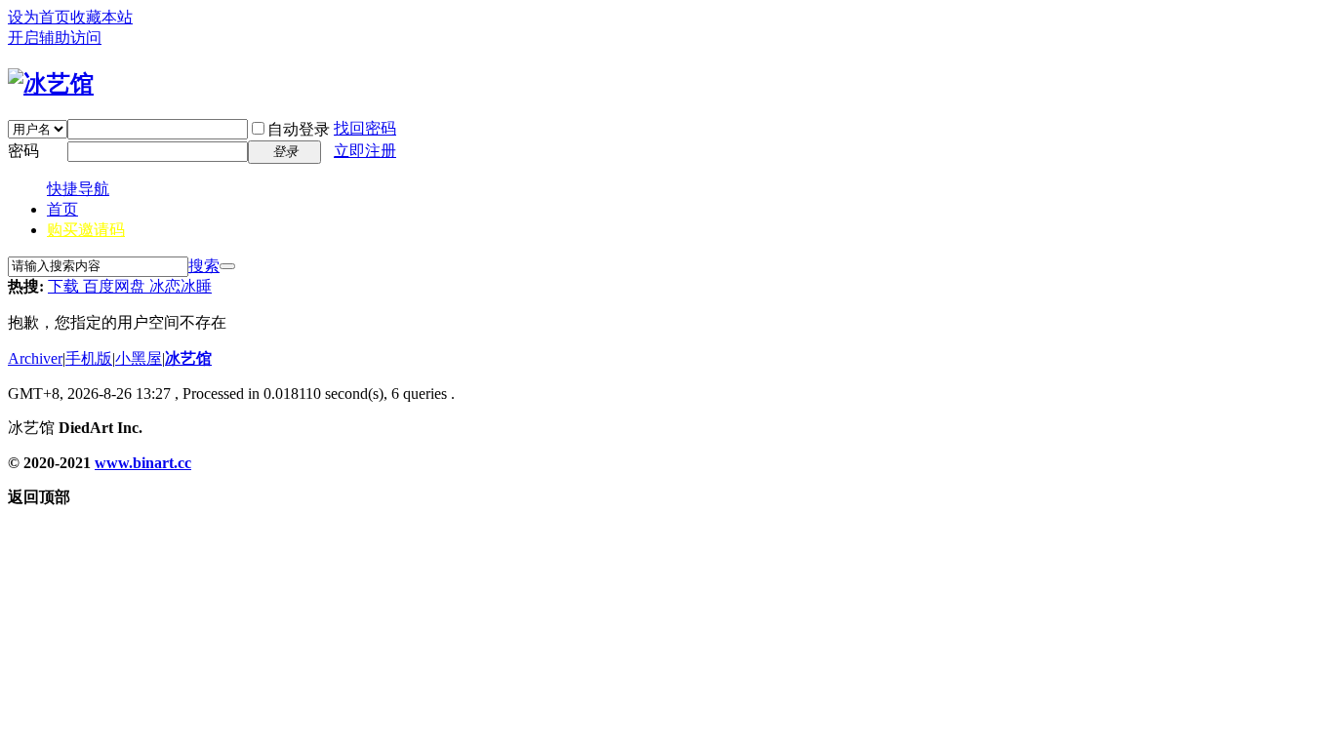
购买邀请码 (86, 229)
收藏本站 (101, 17)
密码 (23, 150)
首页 (62, 209)
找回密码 (365, 128)
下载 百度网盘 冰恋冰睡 (130, 286)
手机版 (88, 358)
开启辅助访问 (54, 37)
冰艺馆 (188, 358)
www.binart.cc (143, 462)
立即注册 (365, 150)
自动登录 (298, 129)
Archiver (35, 358)
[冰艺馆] (51, 84)
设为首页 (39, 17)
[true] (227, 266)
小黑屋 (138, 358)
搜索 (204, 265)
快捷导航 (78, 188)
